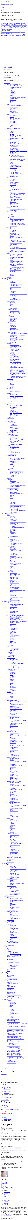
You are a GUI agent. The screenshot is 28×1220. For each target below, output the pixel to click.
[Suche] (15, 1134)
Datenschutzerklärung (13, 1150)
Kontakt (6, 1204)
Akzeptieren (4, 1218)
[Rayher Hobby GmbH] (13, 1109)
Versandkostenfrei (5, 4)
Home (5, 1117)
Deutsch (6, 1105)
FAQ (5, 1196)
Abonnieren (18, 1148)
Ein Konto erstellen (8, 1097)
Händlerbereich (4, 7)
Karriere (6, 1201)
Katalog (6, 1203)
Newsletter (6, 1194)
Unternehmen (7, 1089)
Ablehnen (10, 1218)
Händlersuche (7, 1087)
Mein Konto (7, 1091)
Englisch (6, 1106)
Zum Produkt (4, 1074)
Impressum (6, 1193)
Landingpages (7, 1119)
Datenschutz (7, 1192)
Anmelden (6, 1093)
